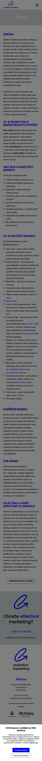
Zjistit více (34, 743)
